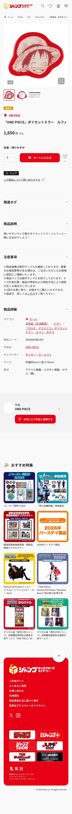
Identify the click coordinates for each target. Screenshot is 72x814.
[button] (9, 95)
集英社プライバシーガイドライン (27, 705)
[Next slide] (70, 55)
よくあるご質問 (17, 685)
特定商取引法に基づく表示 (23, 700)
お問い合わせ (16, 690)
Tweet (11, 173)
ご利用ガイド (16, 681)
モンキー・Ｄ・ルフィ (39, 354)
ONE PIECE (14, 115)
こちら (31, 293)
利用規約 (14, 695)
